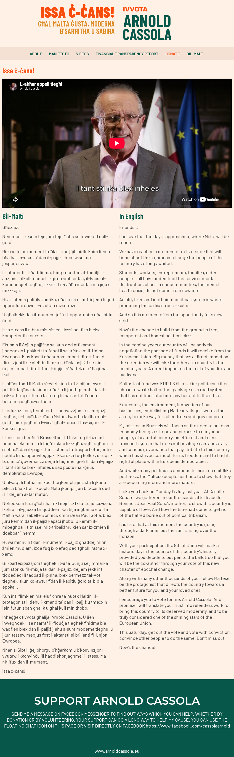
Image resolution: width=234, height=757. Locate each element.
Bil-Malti (195, 53)
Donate (172, 53)
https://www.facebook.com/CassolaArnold (188, 725)
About (36, 53)
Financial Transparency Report (127, 53)
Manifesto (59, 53)
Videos (82, 53)
